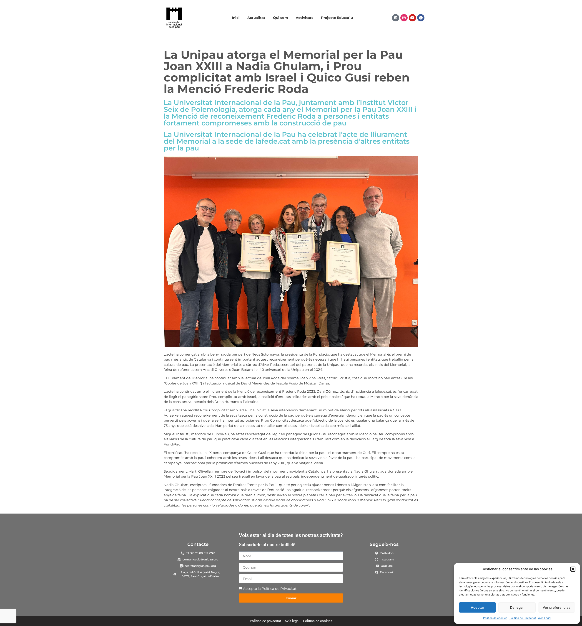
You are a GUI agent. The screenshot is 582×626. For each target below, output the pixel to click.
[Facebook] (420, 17)
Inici (236, 17)
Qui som (280, 17)
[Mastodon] (395, 17)
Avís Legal (544, 618)
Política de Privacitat (522, 618)
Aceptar (477, 607)
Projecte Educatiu (337, 17)
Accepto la (269, 588)
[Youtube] (412, 17)
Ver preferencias (556, 607)
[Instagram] (404, 17)
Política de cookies (495, 618)
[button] (573, 569)
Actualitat (256, 17)
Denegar (517, 607)
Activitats (304, 17)
